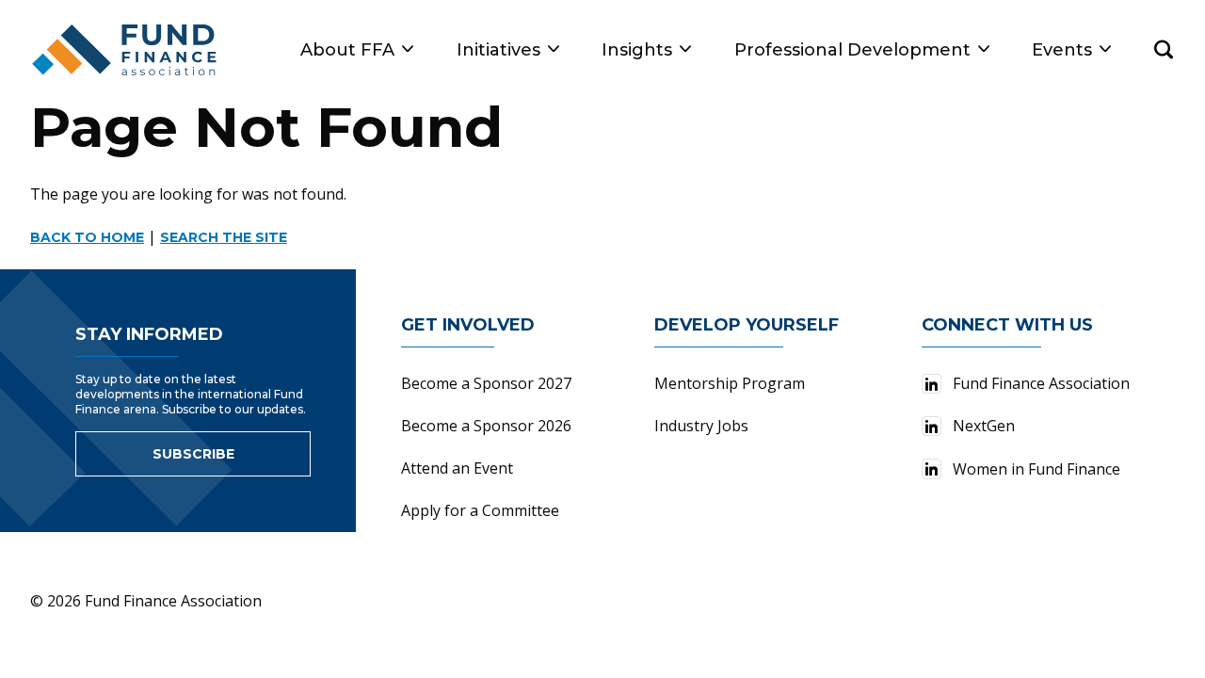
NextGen (984, 425)
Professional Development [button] (852, 50)
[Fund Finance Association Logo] (125, 50)
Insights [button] (637, 50)
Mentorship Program (729, 383)
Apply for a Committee (480, 510)
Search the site (223, 237)
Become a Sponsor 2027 (486, 383)
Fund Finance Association (1041, 383)
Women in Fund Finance (1036, 469)
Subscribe (193, 453)
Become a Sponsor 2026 (486, 425)
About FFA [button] (347, 50)
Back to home (87, 237)
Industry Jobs (701, 425)
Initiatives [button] (498, 50)
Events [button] (1062, 50)
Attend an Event (457, 468)
